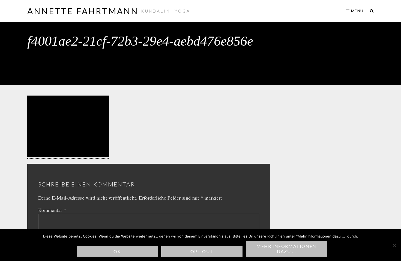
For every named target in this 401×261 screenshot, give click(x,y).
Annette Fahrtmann (82, 11)
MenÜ (356, 10)
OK (117, 251)
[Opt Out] (394, 245)
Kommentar (52, 210)
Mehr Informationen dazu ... (286, 249)
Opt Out (201, 251)
